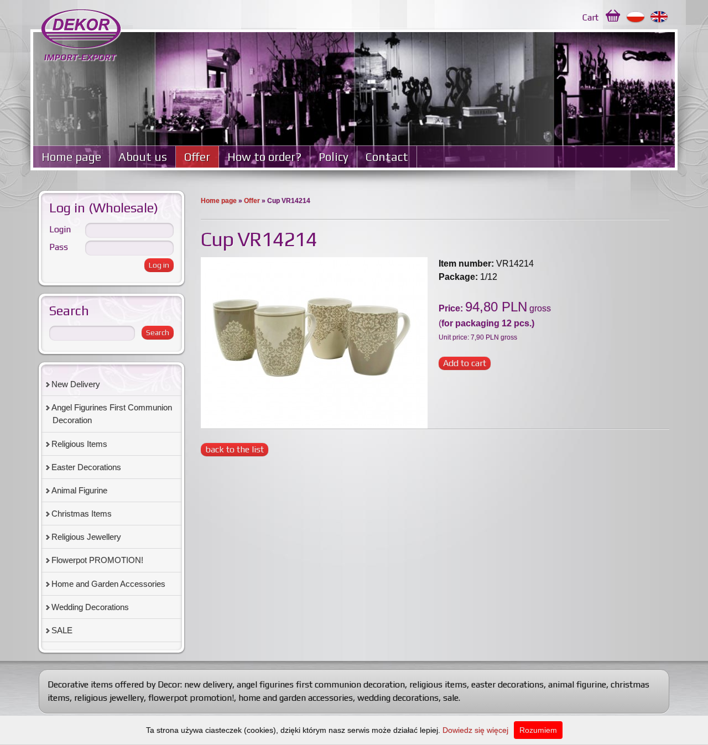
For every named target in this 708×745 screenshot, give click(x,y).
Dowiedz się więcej (475, 730)
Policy (333, 157)
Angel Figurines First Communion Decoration (111, 414)
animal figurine (577, 684)
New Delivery (75, 384)
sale (451, 697)
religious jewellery (109, 697)
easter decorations (507, 684)
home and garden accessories (295, 697)
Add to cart (464, 363)
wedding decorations (398, 697)
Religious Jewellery (86, 536)
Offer (197, 157)
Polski (635, 17)
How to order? (264, 157)
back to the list (234, 449)
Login (60, 229)
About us (142, 157)
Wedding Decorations (90, 607)
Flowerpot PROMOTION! (97, 560)
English (659, 17)
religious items (438, 684)
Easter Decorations (86, 467)
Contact (387, 157)
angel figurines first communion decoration (321, 684)
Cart (590, 17)
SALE (61, 630)
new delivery (208, 684)
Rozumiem (538, 730)
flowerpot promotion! (191, 697)
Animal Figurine (79, 490)
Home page (71, 157)
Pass (58, 247)
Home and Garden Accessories (108, 583)
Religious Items (79, 444)
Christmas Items (81, 513)
